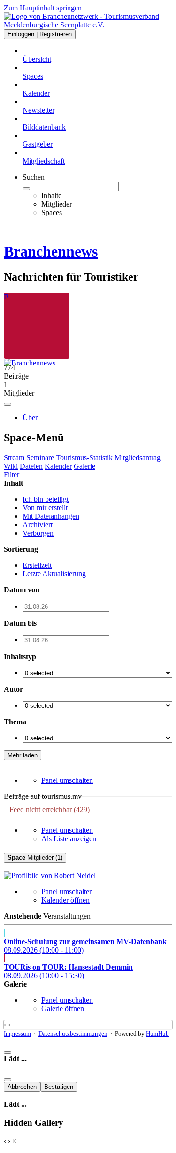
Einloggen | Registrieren (40, 34)
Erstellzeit (37, 565)
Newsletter (38, 110)
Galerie (84, 466)
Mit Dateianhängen (51, 516)
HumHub (157, 1033)
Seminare (40, 458)
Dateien (31, 466)
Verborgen (38, 533)
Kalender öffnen (65, 900)
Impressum (17, 1033)
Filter (11, 475)
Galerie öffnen (62, 1008)
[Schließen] (7, 1052)
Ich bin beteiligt (46, 499)
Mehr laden (23, 755)
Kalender (36, 93)
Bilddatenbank (44, 127)
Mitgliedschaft (44, 161)
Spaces (33, 76)
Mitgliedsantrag (138, 458)
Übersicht (37, 59)
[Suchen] (26, 188)
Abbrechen (22, 1086)
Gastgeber (38, 144)
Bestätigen (58, 1086)
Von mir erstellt (45, 508)
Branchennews (51, 251)
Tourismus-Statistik (84, 458)
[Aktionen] (7, 404)
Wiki (11, 466)
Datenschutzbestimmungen (72, 1033)
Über (30, 418)
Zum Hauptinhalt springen (43, 8)
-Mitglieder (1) (35, 857)
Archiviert (38, 525)
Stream (14, 458)
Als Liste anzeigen (68, 839)
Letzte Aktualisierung (54, 574)
